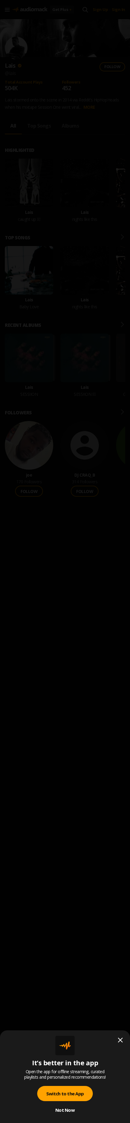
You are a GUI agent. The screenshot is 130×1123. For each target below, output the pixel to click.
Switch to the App (65, 1093)
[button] (65, 561)
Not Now (65, 1110)
